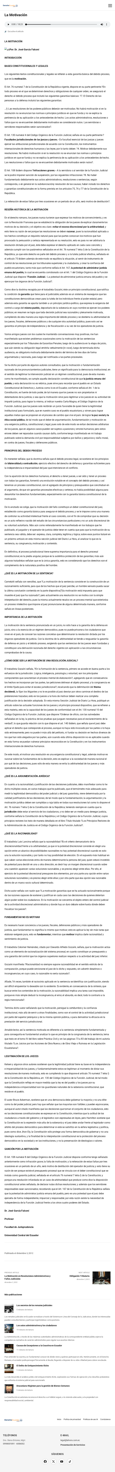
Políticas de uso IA (90, 1419)
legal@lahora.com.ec (70, 1440)
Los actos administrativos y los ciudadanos (36, 1325)
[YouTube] (62, 1462)
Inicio (59, 1419)
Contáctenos (105, 1419)
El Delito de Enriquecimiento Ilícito (32, 1365)
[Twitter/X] (53, 1462)
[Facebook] (45, 1462)
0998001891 (9, 1443)
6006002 (20, 1443)
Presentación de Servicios (72, 1445)
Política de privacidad (72, 1419)
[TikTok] (70, 1462)
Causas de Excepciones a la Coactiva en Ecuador (39, 1345)
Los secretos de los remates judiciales (34, 1305)
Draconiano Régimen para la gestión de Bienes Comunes (43, 1385)
